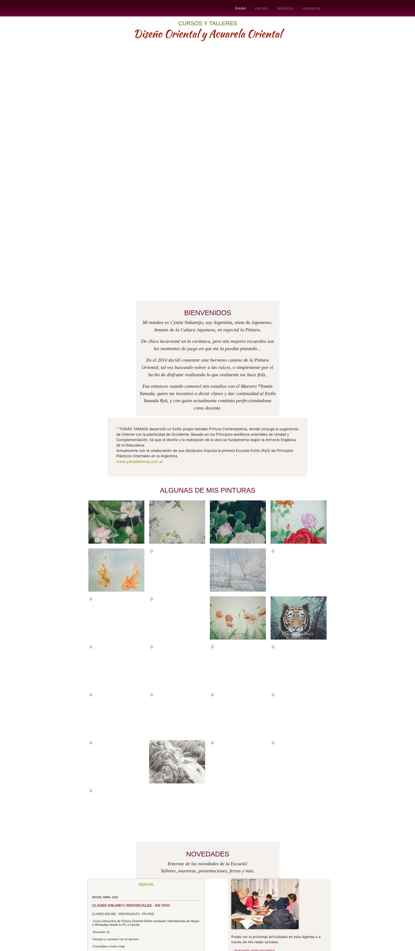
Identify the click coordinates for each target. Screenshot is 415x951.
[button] (21, 158)
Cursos (261, 8)
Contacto (311, 8)
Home (241, 8)
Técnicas (285, 8)
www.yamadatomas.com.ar (139, 461)
